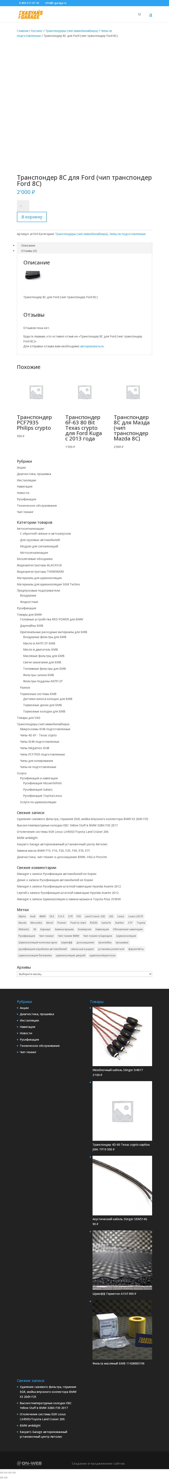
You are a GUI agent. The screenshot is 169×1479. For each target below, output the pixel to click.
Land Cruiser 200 (95, 916)
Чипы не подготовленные (127, 234)
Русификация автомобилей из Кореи (69, 874)
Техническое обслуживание (37, 505)
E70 (70, 916)
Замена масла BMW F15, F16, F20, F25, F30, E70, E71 (53, 850)
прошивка (122, 942)
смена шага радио (82, 949)
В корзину (31, 217)
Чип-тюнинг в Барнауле (97, 936)
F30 (79, 916)
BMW (43, 916)
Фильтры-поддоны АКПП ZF (43, 681)
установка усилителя (111, 949)
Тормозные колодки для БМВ (44, 711)
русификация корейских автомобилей (43, 949)
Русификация (26, 499)
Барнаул (45, 929)
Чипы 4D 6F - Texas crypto (38, 735)
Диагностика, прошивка (34, 474)
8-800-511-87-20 (29, 3)
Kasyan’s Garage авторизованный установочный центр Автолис (62, 844)
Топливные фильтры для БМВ (44, 669)
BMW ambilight (27, 838)
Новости (23, 493)
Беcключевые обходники (35, 559)
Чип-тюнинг (25, 512)
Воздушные (28, 595)
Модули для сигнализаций (39, 546)
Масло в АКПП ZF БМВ (39, 643)
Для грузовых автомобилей (40, 540)
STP (130, 922)
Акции (21, 467)
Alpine (22, 916)
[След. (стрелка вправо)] (5, 1477)
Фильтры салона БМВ (38, 675)
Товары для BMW (29, 614)
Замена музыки (64, 929)
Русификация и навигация (39, 778)
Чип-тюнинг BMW (68, 936)
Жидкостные (29, 602)
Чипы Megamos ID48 (34, 748)
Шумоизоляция (126, 936)
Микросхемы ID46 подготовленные (45, 729)
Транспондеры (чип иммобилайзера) (71, 31)
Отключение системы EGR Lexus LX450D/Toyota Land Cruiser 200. (63, 832)
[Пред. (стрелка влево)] (1, 1477)
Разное (25, 687)
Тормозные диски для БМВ (42, 705)
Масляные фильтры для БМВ (44, 656)
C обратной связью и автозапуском (45, 533)
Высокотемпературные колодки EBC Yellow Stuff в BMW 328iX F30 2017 (67, 825)
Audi (32, 916)
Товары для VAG (28, 718)
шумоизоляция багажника (35, 955)
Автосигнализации (30, 528)
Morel (49, 922)
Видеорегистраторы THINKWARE (40, 571)
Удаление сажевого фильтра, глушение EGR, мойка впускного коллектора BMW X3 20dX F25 (82, 819)
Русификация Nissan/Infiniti (42, 783)
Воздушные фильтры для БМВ (44, 637)
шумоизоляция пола (102, 955)
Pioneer (61, 922)
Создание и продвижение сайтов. (98, 1463)
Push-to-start (78, 922)
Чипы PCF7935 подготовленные (42, 754)
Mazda (22, 922)
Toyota (141, 922)
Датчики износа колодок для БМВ (47, 699)
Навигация (24, 486)
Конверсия (84, 929)
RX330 (93, 922)
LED (111, 916)
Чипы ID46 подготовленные (39, 742)
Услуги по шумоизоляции (38, 802)
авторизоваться (91, 346)
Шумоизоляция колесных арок (38, 942)
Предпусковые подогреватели (38, 590)
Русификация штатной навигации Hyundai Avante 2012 (82, 886)
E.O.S (61, 916)
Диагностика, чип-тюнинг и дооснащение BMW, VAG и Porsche (62, 857)
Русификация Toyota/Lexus (42, 796)
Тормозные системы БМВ (38, 694)
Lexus (120, 916)
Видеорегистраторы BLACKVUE (39, 565)
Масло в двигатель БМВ (40, 649)
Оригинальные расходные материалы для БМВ (53, 632)
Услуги (21, 773)
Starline (119, 922)
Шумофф (66, 942)
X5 (34, 929)
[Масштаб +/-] (1, 1472)
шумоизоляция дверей (70, 955)
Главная (22, 31)
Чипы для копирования (36, 761)
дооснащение (85, 942)
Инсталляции (26, 480)
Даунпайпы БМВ (31, 626)
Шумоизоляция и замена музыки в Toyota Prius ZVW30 (82, 899)
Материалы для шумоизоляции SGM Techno (48, 584)
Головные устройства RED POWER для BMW (51, 619)
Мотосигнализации (34, 553)
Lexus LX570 (135, 916)
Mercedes (36, 922)
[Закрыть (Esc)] (14, 1472)
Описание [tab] (28, 245)
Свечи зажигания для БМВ (42, 662)
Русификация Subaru (37, 789)
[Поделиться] (10, 1472)
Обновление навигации (128, 929)
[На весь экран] (5, 1472)
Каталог (37, 31)
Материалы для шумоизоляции (39, 578)
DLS (52, 916)
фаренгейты (136, 949)
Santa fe (106, 922)
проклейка (104, 942)
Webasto (24, 929)
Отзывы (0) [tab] (29, 251)
